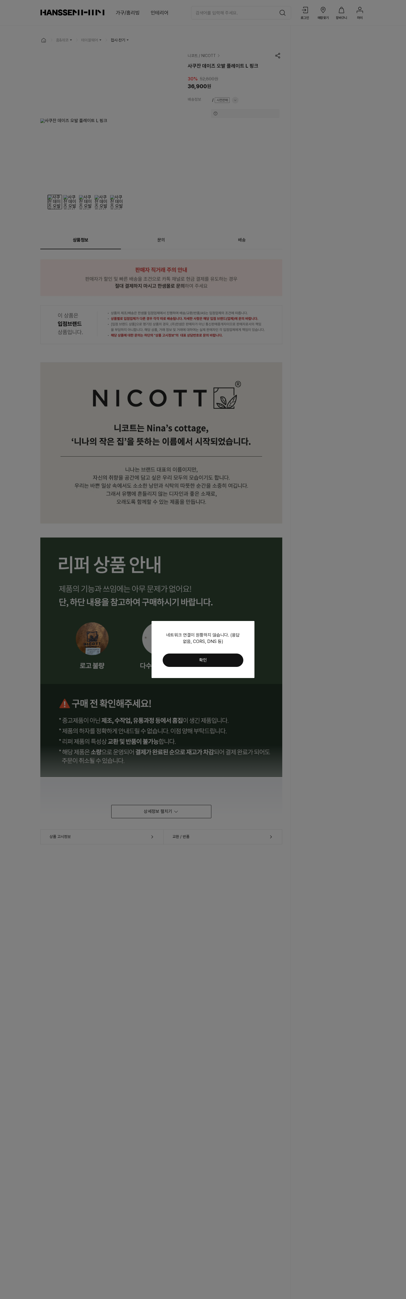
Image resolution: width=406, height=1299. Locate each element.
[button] (203, 660)
